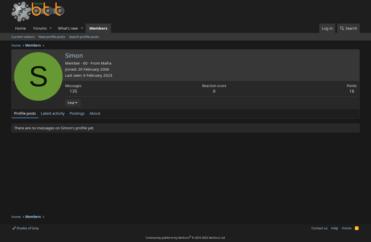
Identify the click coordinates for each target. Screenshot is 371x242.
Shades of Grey (27, 228)
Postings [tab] (77, 113)
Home (20, 28)
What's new (68, 28)
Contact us (319, 228)
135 (73, 91)
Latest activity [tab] (53, 113)
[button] (50, 28)
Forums (40, 28)
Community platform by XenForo (186, 237)
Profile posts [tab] (25, 113)
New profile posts (52, 36)
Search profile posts (84, 36)
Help (334, 228)
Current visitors (23, 36)
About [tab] (95, 113)
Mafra (106, 63)
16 (351, 91)
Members (98, 28)
